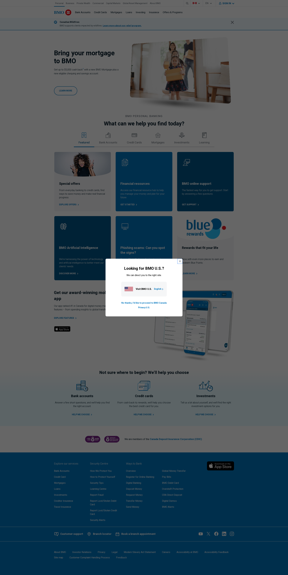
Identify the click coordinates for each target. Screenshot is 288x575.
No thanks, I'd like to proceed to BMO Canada (144, 303)
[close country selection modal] (180, 261)
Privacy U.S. (144, 307)
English (157, 289)
